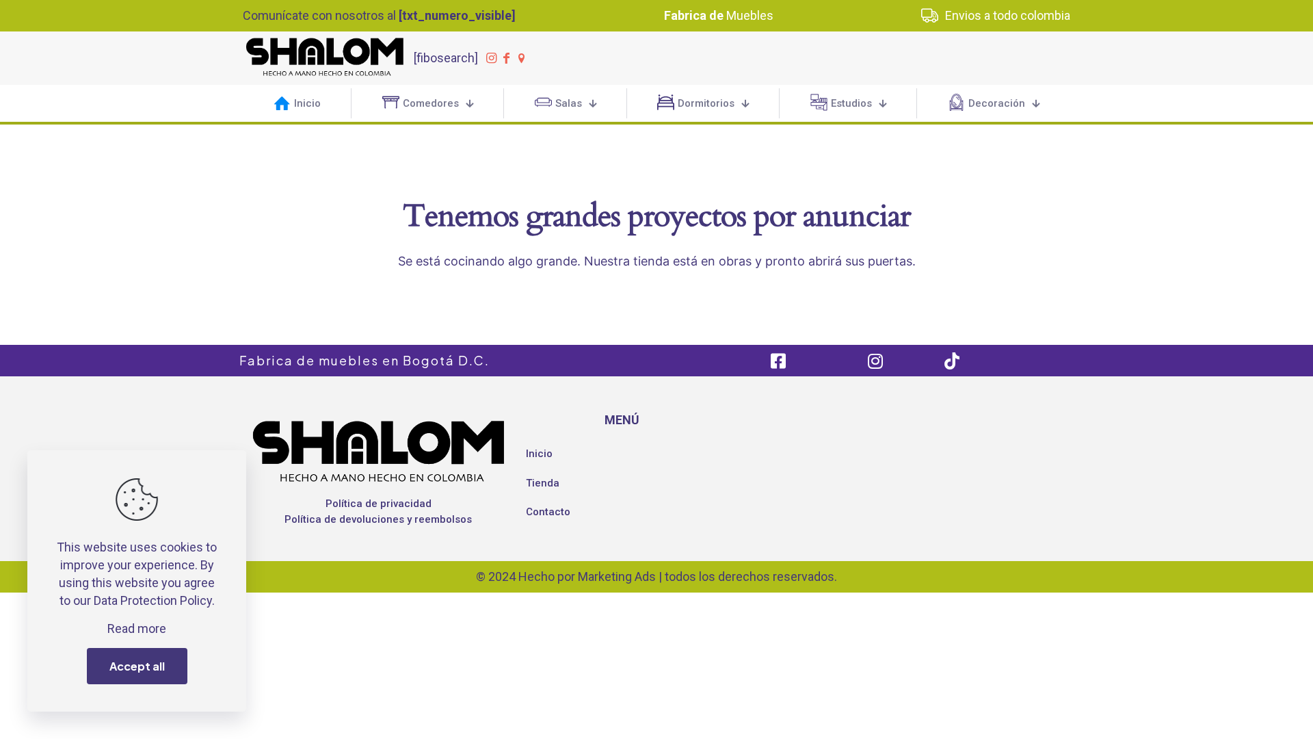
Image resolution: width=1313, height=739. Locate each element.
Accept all (137, 666)
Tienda (542, 483)
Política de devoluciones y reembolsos (378, 519)
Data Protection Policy (153, 600)
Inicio (539, 454)
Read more (136, 628)
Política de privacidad (379, 503)
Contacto (548, 512)
